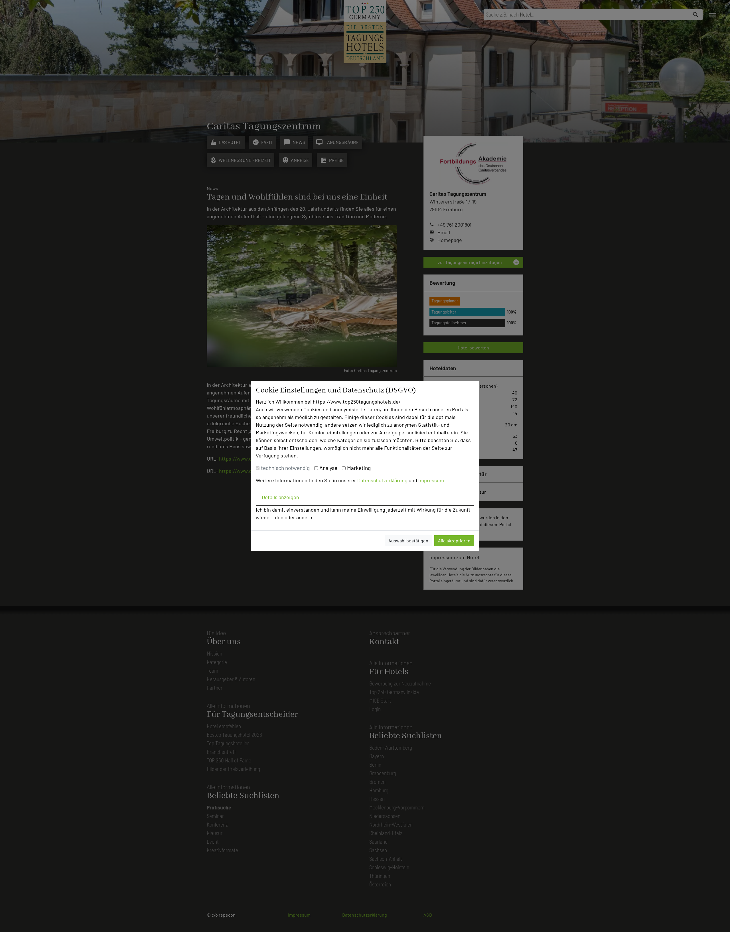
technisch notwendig (285, 468)
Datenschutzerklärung (382, 480)
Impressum (431, 480)
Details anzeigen (280, 497)
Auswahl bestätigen (408, 540)
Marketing (359, 468)
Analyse (328, 468)
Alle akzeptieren (454, 540)
